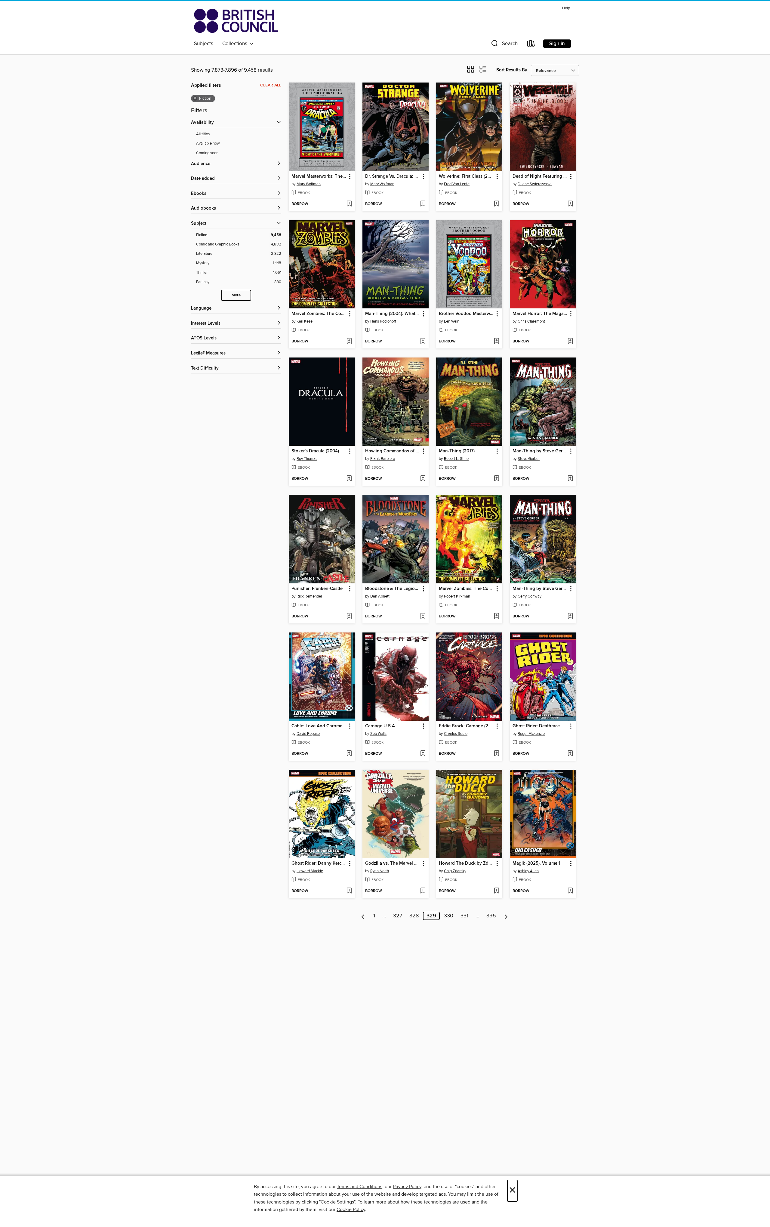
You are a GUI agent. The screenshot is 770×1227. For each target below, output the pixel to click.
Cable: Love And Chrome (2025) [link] (318, 726)
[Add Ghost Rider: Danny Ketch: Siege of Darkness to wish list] (349, 891)
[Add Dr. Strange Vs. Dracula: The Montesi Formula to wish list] (423, 204)
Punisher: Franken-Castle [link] (317, 589)
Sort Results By (511, 70)
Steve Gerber (529, 458)
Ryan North (379, 871)
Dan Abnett (380, 596)
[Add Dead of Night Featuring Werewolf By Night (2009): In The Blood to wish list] (570, 204)
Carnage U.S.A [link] (380, 726)
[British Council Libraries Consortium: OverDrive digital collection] (235, 20)
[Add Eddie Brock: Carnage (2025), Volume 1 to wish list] (496, 754)
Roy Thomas (307, 458)
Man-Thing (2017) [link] (457, 451)
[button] (503, 45)
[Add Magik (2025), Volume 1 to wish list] (570, 891)
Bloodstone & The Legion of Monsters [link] (392, 589)
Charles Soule (455, 733)
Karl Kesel (305, 321)
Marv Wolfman (309, 184)
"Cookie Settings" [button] (337, 1202)
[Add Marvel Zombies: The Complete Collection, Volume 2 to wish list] (496, 616)
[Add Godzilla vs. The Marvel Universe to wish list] (423, 891)
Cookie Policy (351, 1210)
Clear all (270, 85)
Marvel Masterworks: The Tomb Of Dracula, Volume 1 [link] (318, 176)
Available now (208, 143)
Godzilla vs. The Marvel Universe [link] (392, 863)
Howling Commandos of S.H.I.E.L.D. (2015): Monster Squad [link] (392, 451)
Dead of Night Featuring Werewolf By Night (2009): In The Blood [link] (540, 176)
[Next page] (506, 915)
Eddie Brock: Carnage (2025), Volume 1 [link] (466, 726)
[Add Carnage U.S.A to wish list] (423, 754)
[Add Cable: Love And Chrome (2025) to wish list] (349, 754)
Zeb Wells (378, 733)
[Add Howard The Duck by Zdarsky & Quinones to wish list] (496, 891)
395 (491, 916)
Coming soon (207, 153)
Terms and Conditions (359, 1187)
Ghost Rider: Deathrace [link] (536, 726)
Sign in (557, 43)
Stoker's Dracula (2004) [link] (315, 451)
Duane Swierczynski (535, 184)
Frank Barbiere (382, 458)
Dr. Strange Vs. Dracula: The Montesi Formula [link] (392, 176)
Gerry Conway (529, 596)
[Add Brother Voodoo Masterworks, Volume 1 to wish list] (496, 341)
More (236, 295)
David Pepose (308, 733)
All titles (203, 134)
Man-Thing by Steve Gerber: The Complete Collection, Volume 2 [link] (540, 451)
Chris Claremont (531, 321)
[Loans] (531, 45)
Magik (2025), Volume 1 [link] (536, 863)
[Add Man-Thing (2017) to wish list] (496, 479)
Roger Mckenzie (531, 733)
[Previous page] (363, 915)
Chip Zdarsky (455, 871)
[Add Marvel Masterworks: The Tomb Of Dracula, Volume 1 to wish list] (349, 204)
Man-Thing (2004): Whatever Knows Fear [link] (392, 314)
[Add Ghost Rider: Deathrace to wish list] (570, 754)
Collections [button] (236, 43)
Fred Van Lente (457, 184)
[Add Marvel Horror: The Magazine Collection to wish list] (570, 341)
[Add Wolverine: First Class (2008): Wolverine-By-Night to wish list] (496, 204)
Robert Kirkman (457, 596)
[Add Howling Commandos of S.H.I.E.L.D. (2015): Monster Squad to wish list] (423, 479)
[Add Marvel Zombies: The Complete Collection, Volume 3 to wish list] (349, 341)
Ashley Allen (528, 871)
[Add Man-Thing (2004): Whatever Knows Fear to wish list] (423, 341)
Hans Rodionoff (383, 321)
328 (414, 916)
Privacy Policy (407, 1187)
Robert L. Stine (456, 458)
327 (397, 916)
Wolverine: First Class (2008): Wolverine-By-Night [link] (466, 176)
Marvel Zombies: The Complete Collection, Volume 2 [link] (466, 589)
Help (566, 8)
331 (464, 916)
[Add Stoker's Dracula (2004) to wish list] (349, 479)
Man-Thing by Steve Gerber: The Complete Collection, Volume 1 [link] (540, 589)
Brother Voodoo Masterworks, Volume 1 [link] (466, 314)
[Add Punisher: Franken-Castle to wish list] (349, 616)
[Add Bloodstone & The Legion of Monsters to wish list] (423, 616)
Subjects (203, 43)
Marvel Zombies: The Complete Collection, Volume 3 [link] (318, 314)
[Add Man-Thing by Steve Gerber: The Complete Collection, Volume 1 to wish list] (570, 616)
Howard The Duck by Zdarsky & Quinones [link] (466, 863)
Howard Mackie (310, 871)
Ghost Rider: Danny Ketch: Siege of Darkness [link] (318, 863)
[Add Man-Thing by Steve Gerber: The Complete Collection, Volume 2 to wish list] (570, 479)
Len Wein (451, 321)
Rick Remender (309, 596)
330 (448, 916)
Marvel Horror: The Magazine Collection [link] (540, 314)
